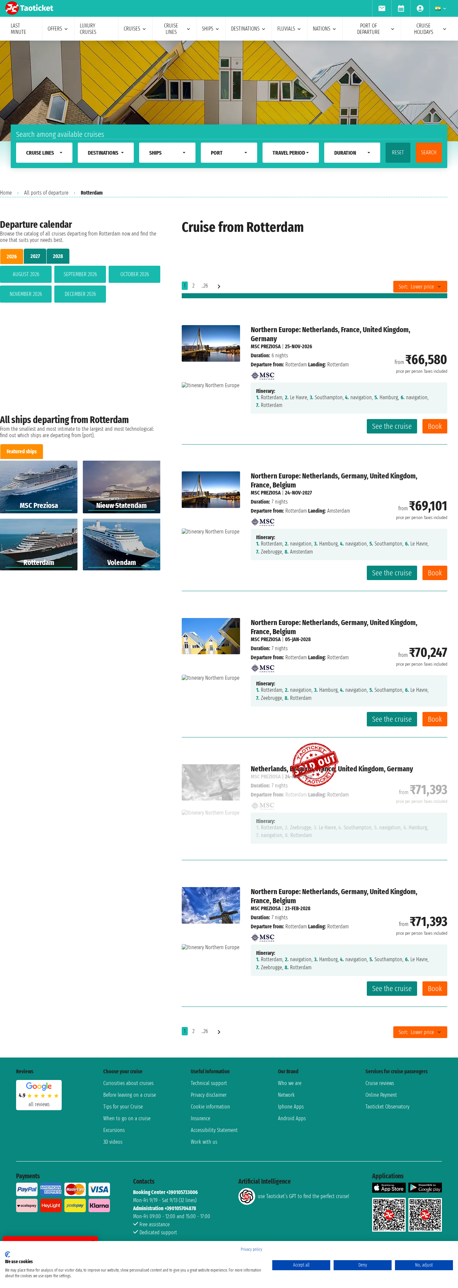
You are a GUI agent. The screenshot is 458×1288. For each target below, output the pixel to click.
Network (286, 1095)
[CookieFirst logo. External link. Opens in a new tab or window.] (7, 1254)
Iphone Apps (291, 1106)
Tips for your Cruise (123, 1106)
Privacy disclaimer (209, 1095)
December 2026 (80, 294)
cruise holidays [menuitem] (423, 28)
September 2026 (80, 274)
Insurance (200, 1118)
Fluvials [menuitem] (286, 28)
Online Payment (381, 1095)
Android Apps (292, 1118)
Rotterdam (296, 364)
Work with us (204, 1142)
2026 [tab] (12, 256)
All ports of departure (46, 193)
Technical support (209, 1083)
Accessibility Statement (214, 1130)
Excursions (114, 1130)
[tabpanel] (80, 285)
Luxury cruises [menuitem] (88, 28)
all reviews (39, 1104)
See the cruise (392, 426)
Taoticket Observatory (387, 1106)
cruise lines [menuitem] (171, 28)
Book (435, 426)
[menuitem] (381, 8)
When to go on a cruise (127, 1118)
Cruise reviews (379, 1083)
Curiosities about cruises (128, 1083)
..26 (205, 285)
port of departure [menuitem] (368, 28)
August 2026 (26, 274)
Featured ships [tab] (22, 451)
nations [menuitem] (321, 28)
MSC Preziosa (266, 346)
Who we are (289, 1083)
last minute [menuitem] (18, 28)
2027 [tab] (35, 256)
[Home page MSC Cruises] (262, 373)
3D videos (112, 1142)
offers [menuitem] (55, 28)
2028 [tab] (58, 256)
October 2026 (134, 274)
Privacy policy (251, 1249)
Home (6, 193)
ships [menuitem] (207, 28)
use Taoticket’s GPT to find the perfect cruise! (303, 1196)
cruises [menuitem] (132, 28)
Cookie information (210, 1106)
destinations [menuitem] (245, 28)
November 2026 (26, 294)
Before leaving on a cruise (129, 1095)
